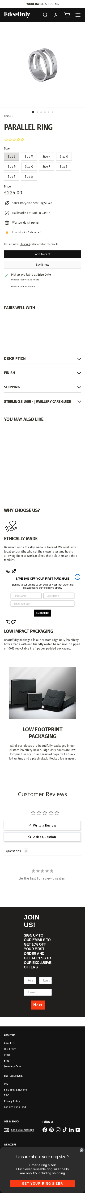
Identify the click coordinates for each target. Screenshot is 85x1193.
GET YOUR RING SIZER (42, 1183)
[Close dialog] (77, 577)
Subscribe (42, 612)
